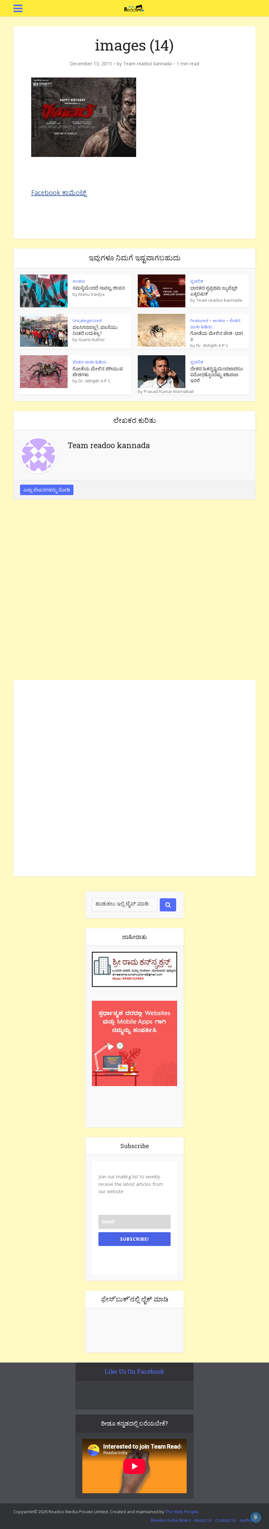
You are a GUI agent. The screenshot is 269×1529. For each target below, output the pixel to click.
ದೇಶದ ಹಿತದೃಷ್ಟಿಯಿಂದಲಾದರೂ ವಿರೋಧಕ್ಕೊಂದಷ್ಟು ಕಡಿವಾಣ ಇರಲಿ (216, 374)
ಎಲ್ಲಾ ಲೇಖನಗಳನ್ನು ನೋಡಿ (46, 490)
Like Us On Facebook (134, 1371)
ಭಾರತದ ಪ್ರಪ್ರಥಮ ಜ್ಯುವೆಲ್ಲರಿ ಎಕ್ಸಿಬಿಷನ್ (214, 291)
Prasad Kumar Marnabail (169, 391)
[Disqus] (134, 591)
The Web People (181, 1512)
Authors (248, 1520)
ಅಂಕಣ (78, 281)
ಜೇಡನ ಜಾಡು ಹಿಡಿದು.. (90, 362)
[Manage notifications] (255, 1517)
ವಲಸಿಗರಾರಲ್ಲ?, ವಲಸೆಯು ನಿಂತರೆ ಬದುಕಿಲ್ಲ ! (95, 330)
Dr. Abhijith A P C (212, 345)
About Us (203, 1520)
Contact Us (226, 1520)
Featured (199, 320)
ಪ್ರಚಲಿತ (196, 281)
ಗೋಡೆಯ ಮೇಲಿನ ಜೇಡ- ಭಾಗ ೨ (216, 336)
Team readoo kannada (147, 64)
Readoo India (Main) (171, 1520)
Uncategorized (87, 320)
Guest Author (91, 339)
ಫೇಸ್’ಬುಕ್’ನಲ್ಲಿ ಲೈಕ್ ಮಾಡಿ (134, 1299)
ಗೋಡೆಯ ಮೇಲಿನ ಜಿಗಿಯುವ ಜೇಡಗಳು (97, 371)
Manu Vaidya (91, 294)
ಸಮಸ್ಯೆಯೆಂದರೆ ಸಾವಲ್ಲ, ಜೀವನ (98, 288)
